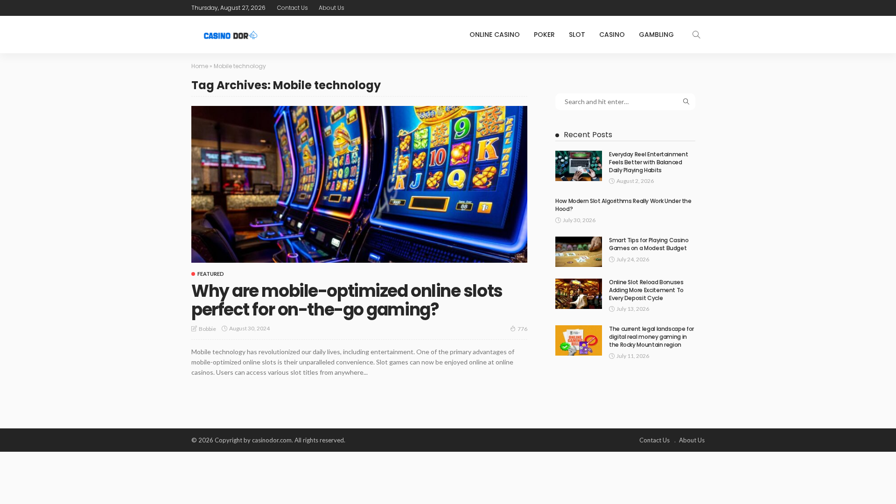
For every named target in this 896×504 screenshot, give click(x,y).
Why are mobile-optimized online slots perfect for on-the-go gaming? (347, 300)
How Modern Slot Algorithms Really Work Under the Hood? (623, 205)
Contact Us (292, 8)
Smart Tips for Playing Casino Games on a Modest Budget (649, 244)
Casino (612, 34)
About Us (331, 8)
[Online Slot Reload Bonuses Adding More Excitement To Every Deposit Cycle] (578, 294)
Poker (544, 34)
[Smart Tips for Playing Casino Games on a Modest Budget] (578, 252)
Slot (577, 34)
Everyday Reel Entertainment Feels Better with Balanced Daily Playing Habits (648, 162)
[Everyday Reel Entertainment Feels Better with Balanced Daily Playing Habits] (578, 166)
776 (522, 328)
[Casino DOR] (231, 35)
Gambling (656, 34)
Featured (210, 273)
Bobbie (207, 328)
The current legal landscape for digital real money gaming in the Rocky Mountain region (651, 337)
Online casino (494, 34)
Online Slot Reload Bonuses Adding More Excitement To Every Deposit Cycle (646, 290)
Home (199, 66)
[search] (696, 34)
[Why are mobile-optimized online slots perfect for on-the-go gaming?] (359, 184)
